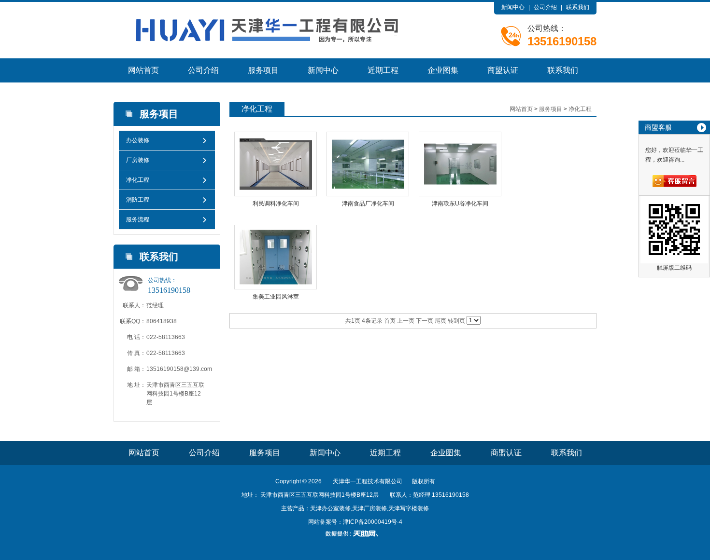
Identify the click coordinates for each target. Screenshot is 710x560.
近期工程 (383, 70)
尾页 (440, 320)
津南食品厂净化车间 (368, 203)
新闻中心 (513, 7)
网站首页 (143, 70)
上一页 (405, 320)
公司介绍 (545, 7)
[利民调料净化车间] (275, 164)
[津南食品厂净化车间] (368, 164)
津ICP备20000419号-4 (372, 522)
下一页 (424, 320)
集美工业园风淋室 (276, 296)
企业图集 (442, 70)
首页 (390, 320)
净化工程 (137, 180)
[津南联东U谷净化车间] (460, 164)
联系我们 (577, 7)
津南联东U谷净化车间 (460, 203)
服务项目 (263, 70)
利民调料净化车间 (276, 203)
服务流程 (137, 219)
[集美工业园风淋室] (275, 257)
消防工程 (137, 199)
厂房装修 (137, 160)
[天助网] (355, 533)
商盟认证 (502, 70)
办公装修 (137, 140)
